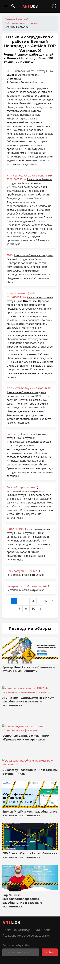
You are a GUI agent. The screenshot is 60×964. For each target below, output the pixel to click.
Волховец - (26, 436)
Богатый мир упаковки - (25, 489)
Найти (50, 952)
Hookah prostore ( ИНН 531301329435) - (30, 297)
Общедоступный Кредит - (25, 572)
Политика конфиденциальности (26, 930)
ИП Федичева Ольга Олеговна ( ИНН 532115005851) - (29, 179)
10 (33, 608)
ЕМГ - (30, 255)
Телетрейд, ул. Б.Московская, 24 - (28, 588)
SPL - (30, 71)
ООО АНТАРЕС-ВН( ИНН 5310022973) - (30, 390)
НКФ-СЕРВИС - (28, 531)
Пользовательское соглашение (25, 935)
